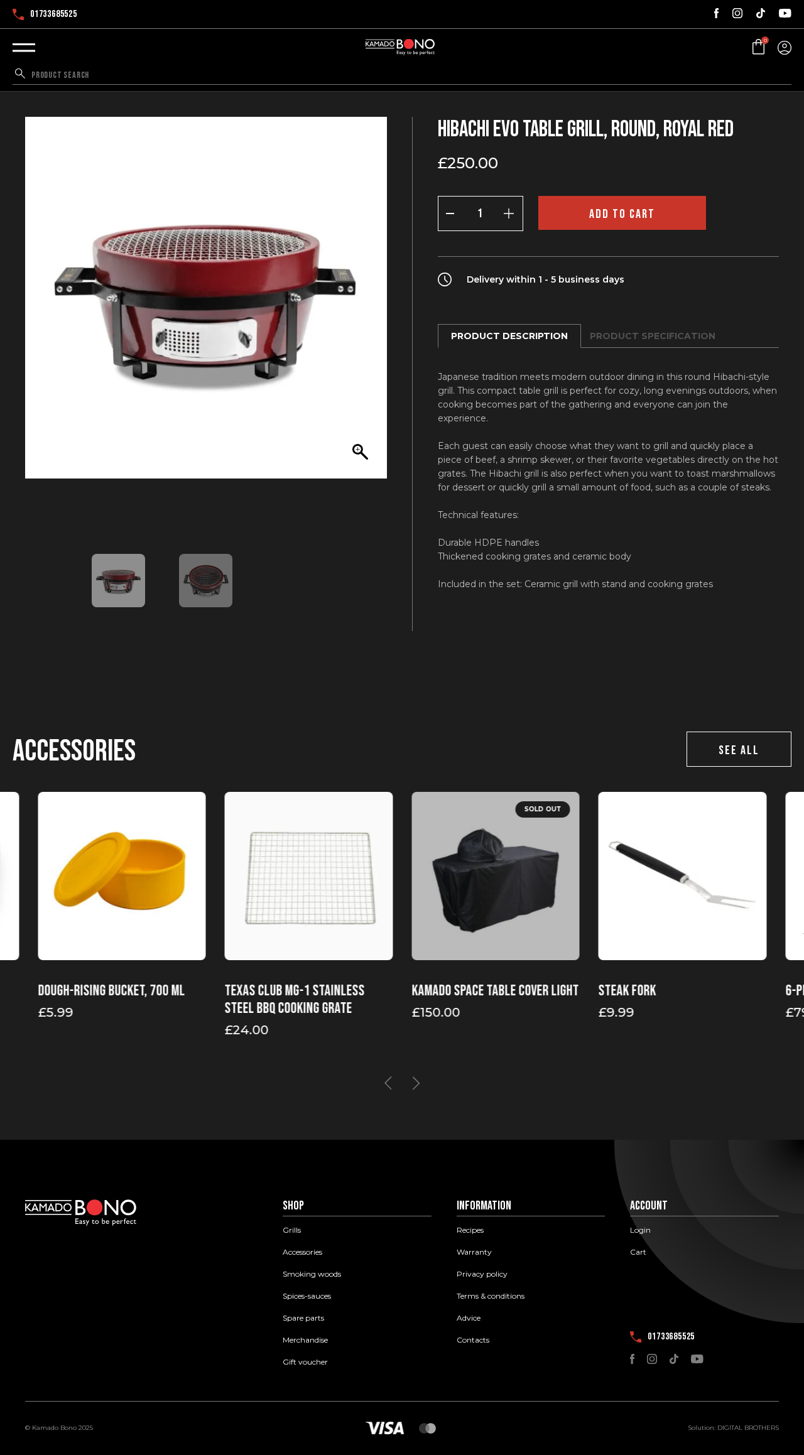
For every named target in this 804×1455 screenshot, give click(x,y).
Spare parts (303, 1318)
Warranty (474, 1252)
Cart (638, 1252)
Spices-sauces (307, 1296)
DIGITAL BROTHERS (748, 1428)
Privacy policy (482, 1274)
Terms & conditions (490, 1296)
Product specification (652, 336)
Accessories (302, 1252)
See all (739, 750)
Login (640, 1230)
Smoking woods (312, 1274)
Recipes (470, 1230)
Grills (292, 1230)
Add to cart (622, 214)
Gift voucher (305, 1362)
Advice (469, 1318)
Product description (509, 336)
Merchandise (305, 1340)
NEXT (415, 1083)
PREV (388, 1083)
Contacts (473, 1340)
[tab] (509, 336)
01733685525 (53, 14)
